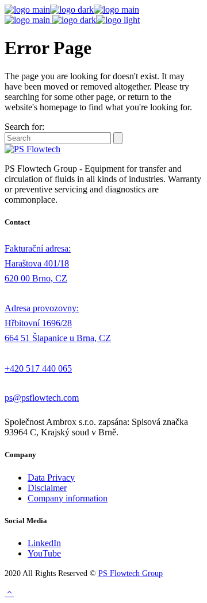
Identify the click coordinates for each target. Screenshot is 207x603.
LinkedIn (44, 543)
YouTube (44, 553)
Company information (68, 498)
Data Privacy (51, 477)
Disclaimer (47, 488)
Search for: (24, 127)
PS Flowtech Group (130, 573)
